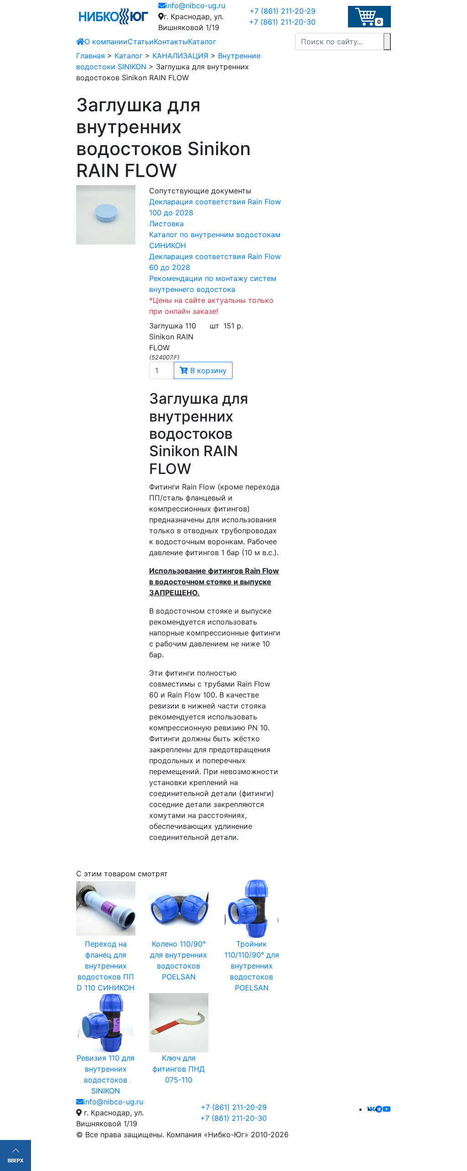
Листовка (166, 223)
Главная (90, 55)
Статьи (141, 41)
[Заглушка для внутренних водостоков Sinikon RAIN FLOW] (105, 215)
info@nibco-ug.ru (195, 5)
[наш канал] (387, 1109)
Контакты (171, 41)
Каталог (202, 41)
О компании (106, 41)
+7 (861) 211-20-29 (282, 11)
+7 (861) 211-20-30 (282, 21)
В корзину (207, 370)
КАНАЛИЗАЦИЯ (180, 55)
